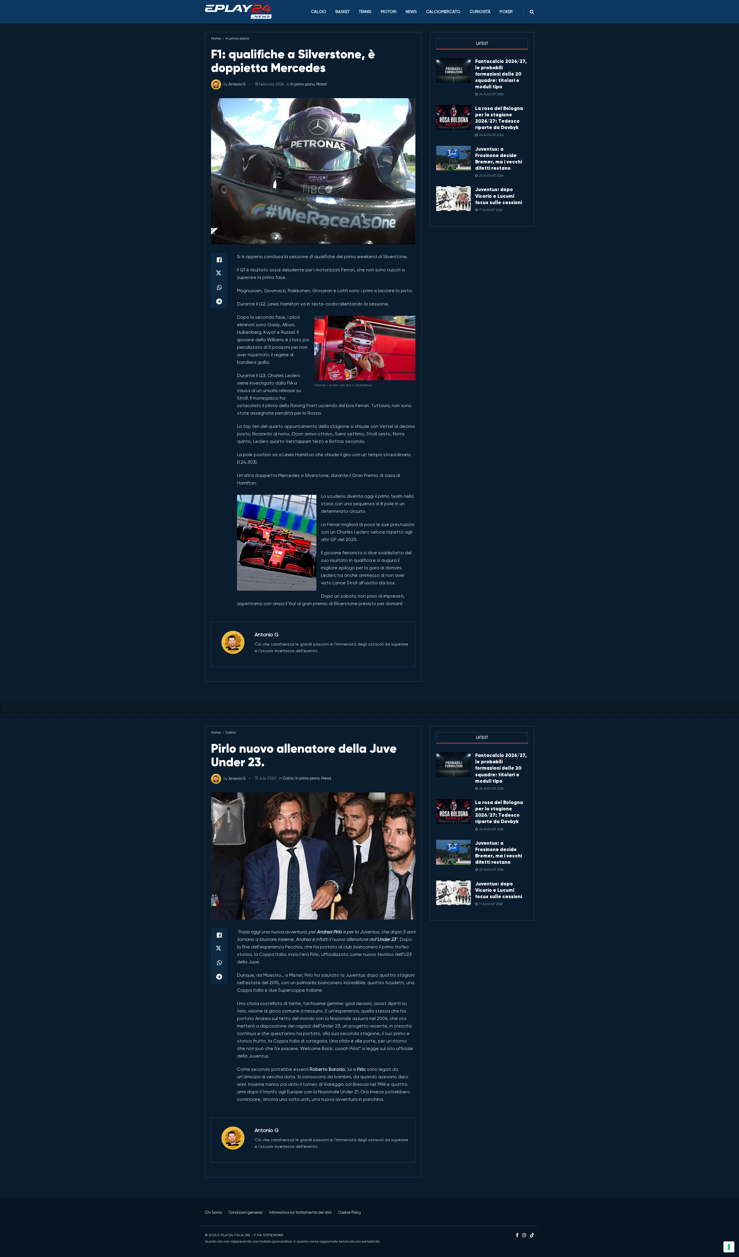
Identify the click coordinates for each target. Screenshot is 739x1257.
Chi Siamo (213, 1212)
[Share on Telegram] (219, 301)
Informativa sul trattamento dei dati (300, 1212)
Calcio (318, 11)
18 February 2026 (269, 84)
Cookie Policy (349, 1212)
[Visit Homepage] (238, 12)
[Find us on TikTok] (532, 1235)
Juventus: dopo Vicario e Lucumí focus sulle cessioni (498, 195)
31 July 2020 (265, 778)
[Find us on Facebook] (517, 1235)
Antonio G (237, 84)
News (411, 11)
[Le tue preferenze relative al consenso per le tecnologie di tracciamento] (728, 1246)
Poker (506, 11)
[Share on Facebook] (219, 260)
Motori (388, 11)
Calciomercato (443, 11)
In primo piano (237, 38)
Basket (342, 11)
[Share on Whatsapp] (219, 287)
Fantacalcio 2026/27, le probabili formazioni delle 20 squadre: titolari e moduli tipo (501, 74)
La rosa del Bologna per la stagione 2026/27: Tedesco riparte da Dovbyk (499, 117)
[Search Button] (532, 11)
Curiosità (480, 11)
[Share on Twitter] (219, 274)
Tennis (365, 11)
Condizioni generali (246, 1212)
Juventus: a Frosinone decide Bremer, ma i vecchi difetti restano (498, 158)
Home (216, 38)
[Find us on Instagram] (524, 1235)
